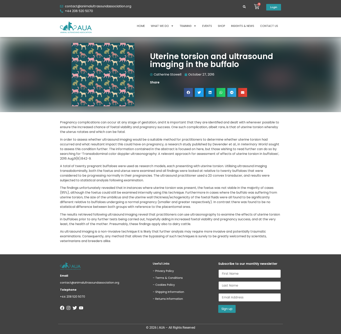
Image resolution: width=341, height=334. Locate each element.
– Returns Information (168, 299)
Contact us (269, 26)
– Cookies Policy (164, 285)
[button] (244, 6)
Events (207, 26)
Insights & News (242, 26)
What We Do (160, 26)
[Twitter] (75, 308)
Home (141, 26)
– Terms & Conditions (168, 278)
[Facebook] (62, 308)
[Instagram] (68, 308)
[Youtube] (81, 308)
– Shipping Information (168, 292)
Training (186, 26)
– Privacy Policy (163, 271)
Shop (221, 26)
